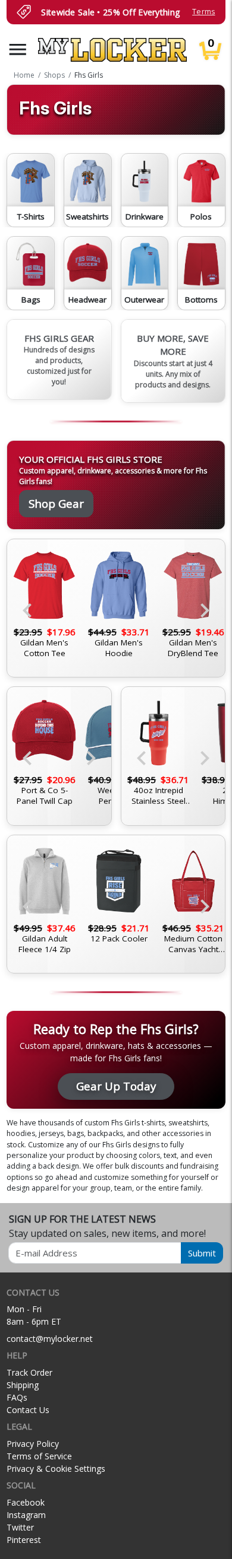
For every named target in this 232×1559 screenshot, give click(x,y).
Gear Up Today (116, 1085)
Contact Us (28, 1409)
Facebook (26, 1502)
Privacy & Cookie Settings (56, 1468)
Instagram (26, 1514)
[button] (18, 49)
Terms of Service (39, 1456)
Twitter (20, 1527)
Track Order (29, 1372)
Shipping (23, 1385)
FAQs (17, 1397)
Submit (202, 1253)
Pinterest (24, 1539)
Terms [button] (203, 12)
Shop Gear (56, 503)
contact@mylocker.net (50, 1338)
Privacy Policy (33, 1443)
